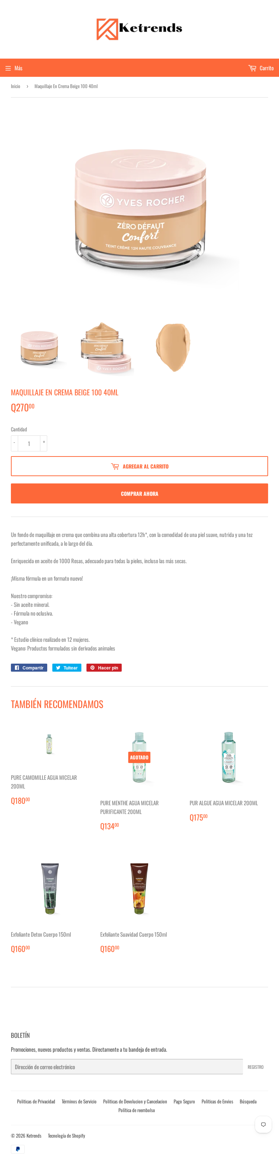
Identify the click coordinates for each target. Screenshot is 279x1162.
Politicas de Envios (217, 1101)
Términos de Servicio (79, 1101)
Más (19, 68)
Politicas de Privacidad (36, 1101)
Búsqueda (248, 1101)
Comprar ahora (139, 493)
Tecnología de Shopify (66, 1135)
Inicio (15, 86)
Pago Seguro (184, 1101)
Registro (255, 1067)
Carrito (266, 68)
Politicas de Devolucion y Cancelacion (135, 1101)
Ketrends (34, 1135)
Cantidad (19, 429)
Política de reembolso (136, 1110)
